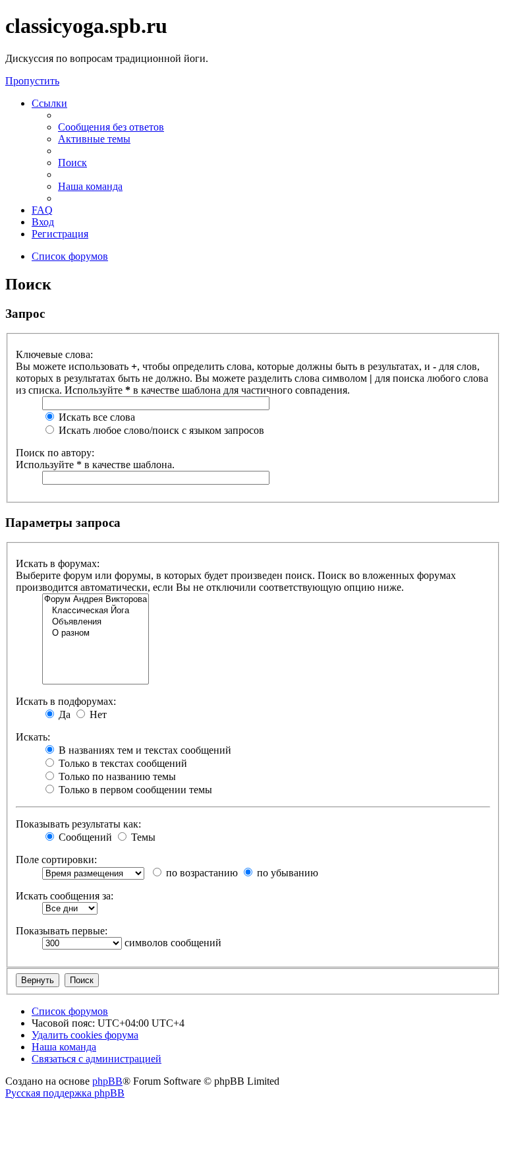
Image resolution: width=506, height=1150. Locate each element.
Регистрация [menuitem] (60, 233)
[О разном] (95, 633)
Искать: (33, 736)
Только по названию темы (116, 776)
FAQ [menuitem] (42, 210)
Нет (97, 714)
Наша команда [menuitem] (90, 186)
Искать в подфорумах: (66, 701)
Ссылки (49, 103)
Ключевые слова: (54, 354)
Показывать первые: (61, 930)
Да (63, 714)
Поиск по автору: (55, 452)
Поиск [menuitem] (72, 162)
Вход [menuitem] (43, 221)
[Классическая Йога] (95, 611)
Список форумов (70, 1011)
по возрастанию (200, 872)
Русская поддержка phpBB (65, 1093)
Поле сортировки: (56, 859)
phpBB (107, 1081)
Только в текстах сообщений (121, 763)
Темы (141, 837)
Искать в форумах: (57, 563)
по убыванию (286, 872)
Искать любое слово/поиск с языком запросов (160, 430)
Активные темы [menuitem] (94, 138)
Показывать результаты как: (78, 824)
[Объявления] (95, 622)
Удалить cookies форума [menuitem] (85, 1035)
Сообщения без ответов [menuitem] (111, 127)
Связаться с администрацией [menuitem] (96, 1058)
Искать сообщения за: (64, 895)
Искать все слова (95, 417)
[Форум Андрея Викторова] (95, 599)
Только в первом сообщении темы (134, 789)
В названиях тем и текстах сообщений (143, 750)
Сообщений (84, 837)
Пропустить (32, 80)
